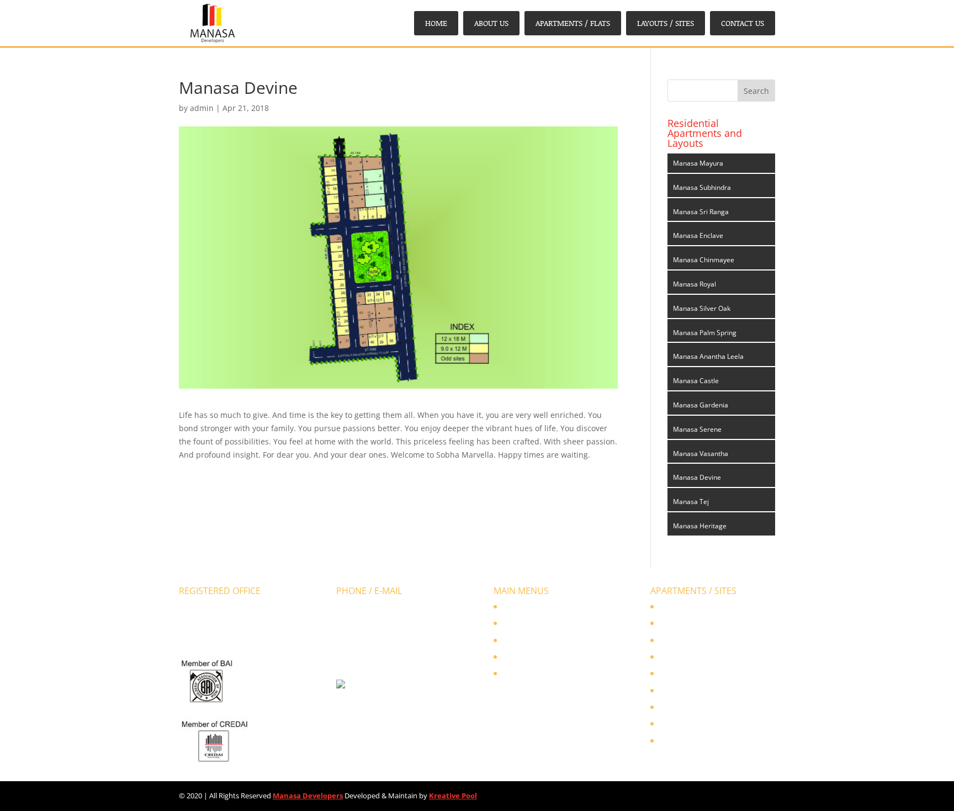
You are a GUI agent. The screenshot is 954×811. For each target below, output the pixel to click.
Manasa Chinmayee (703, 259)
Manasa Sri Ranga (701, 211)
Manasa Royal (694, 284)
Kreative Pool (453, 796)
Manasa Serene (697, 429)
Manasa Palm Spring (704, 332)
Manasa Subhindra (702, 187)
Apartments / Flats (573, 23)
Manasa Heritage (700, 526)
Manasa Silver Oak (701, 308)
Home (436, 23)
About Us (491, 23)
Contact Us (742, 23)
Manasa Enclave (698, 235)
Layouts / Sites (665, 23)
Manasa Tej (691, 501)
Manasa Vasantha (700, 453)
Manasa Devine (697, 477)
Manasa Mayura (698, 163)
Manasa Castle (696, 380)
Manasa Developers (308, 796)
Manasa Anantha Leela (708, 356)
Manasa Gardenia (700, 405)
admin (202, 108)
